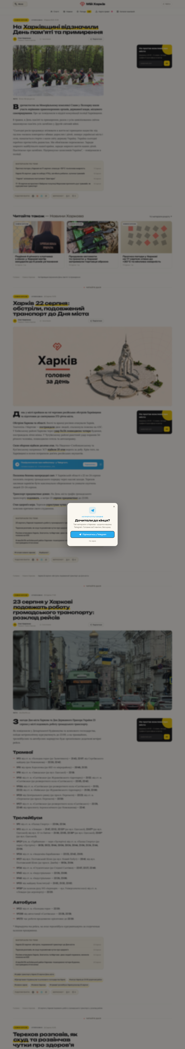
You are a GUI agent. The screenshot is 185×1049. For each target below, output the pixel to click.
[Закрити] (114, 507)
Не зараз (92, 541)
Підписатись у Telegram (94, 534)
